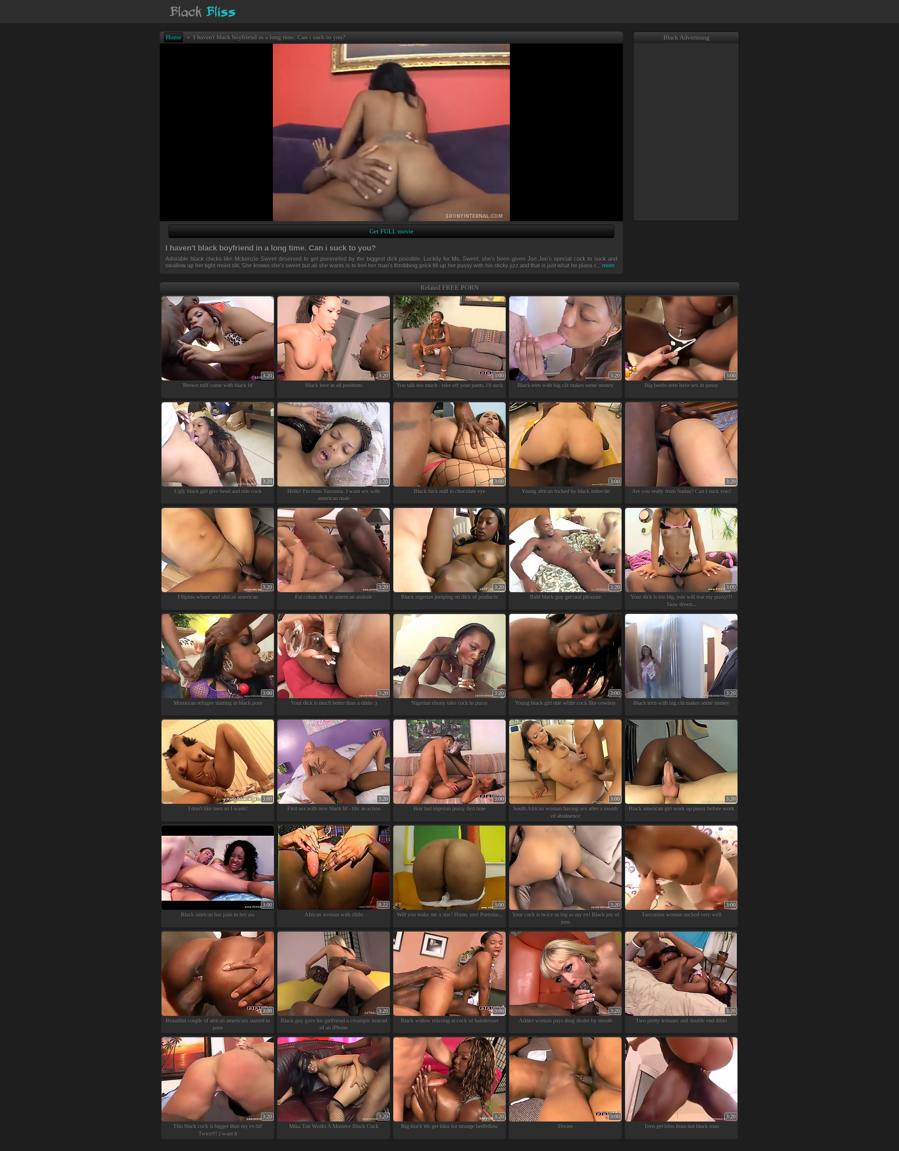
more (605, 266)
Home (173, 37)
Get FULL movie (391, 231)
